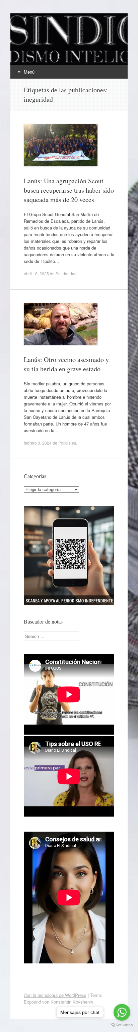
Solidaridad (66, 273)
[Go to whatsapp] (122, 1012)
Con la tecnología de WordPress (55, 995)
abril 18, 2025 (36, 273)
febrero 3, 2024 (38, 443)
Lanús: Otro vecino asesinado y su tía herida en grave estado (66, 364)
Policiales (67, 443)
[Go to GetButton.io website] (122, 1025)
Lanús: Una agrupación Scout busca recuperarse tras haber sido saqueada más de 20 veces (69, 190)
